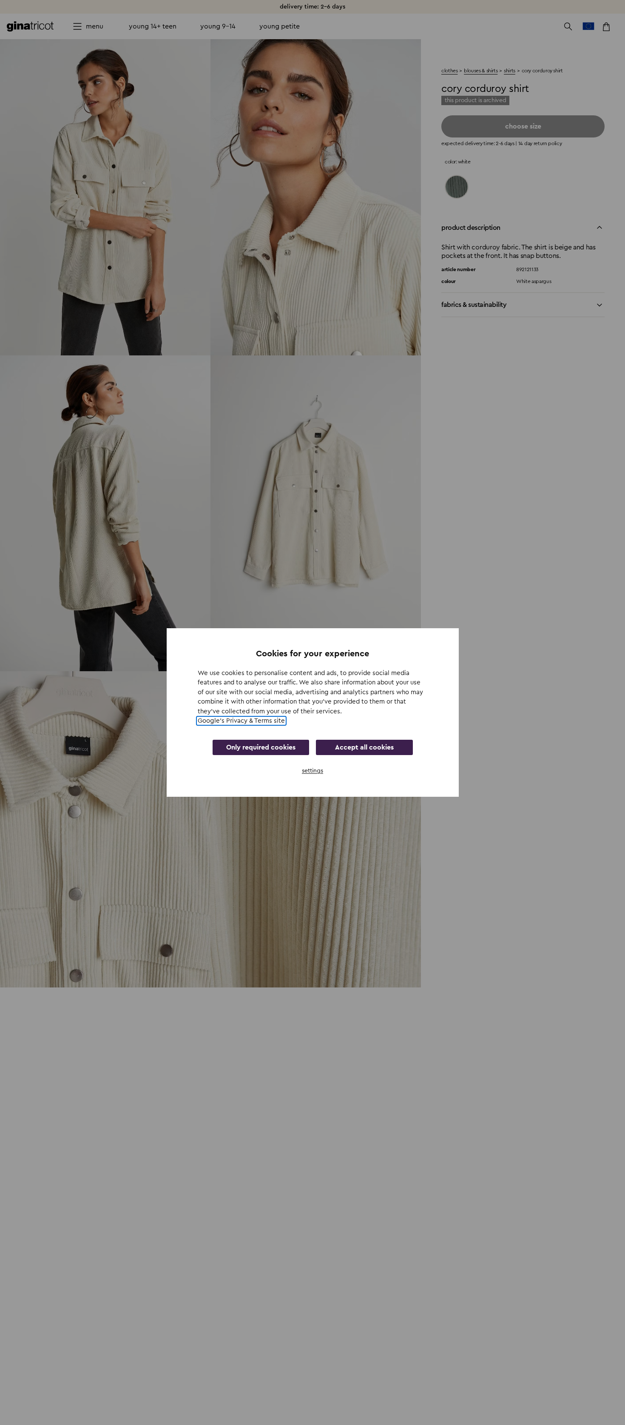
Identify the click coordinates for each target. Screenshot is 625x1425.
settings (312, 771)
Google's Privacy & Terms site (241, 721)
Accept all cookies (364, 747)
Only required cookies (260, 747)
